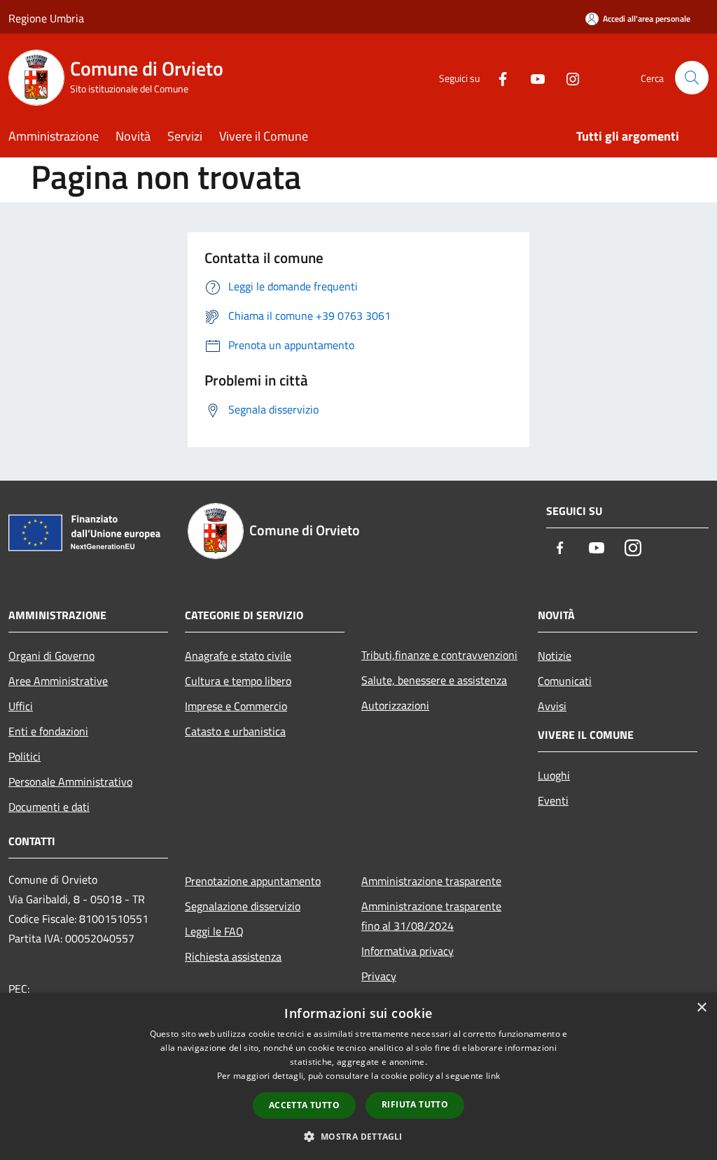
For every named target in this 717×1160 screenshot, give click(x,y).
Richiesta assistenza (233, 956)
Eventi (553, 800)
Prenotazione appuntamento (253, 880)
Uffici (20, 706)
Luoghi (554, 775)
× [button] (701, 1008)
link (493, 1076)
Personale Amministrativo (70, 781)
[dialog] (358, 1076)
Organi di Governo (51, 655)
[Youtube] (532, 77)
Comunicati (565, 680)
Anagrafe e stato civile (238, 655)
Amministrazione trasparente (431, 880)
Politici (24, 756)
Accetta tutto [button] (304, 1105)
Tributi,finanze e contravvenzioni (439, 654)
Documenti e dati (49, 806)
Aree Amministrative (58, 680)
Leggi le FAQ (214, 931)
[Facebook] (497, 77)
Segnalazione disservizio (242, 906)
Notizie (554, 655)
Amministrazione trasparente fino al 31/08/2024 (431, 916)
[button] (358, 1136)
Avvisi (552, 706)
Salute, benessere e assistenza (434, 680)
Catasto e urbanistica (235, 731)
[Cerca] (692, 77)
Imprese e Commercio (236, 706)
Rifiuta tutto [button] (415, 1104)
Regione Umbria (46, 18)
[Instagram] (567, 77)
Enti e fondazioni (48, 731)
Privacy (378, 976)
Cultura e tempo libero (238, 680)
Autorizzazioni (395, 705)
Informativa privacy (407, 950)
